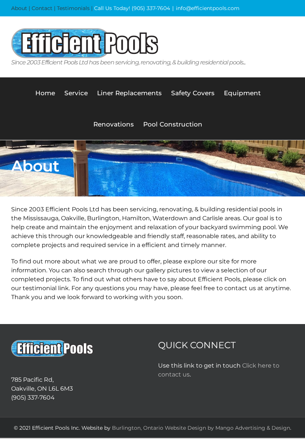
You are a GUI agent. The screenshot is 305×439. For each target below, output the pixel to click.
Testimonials (73, 8)
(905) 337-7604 (151, 8)
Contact (42, 8)
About (19, 8)
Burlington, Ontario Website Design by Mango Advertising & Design (201, 427)
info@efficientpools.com (208, 8)
